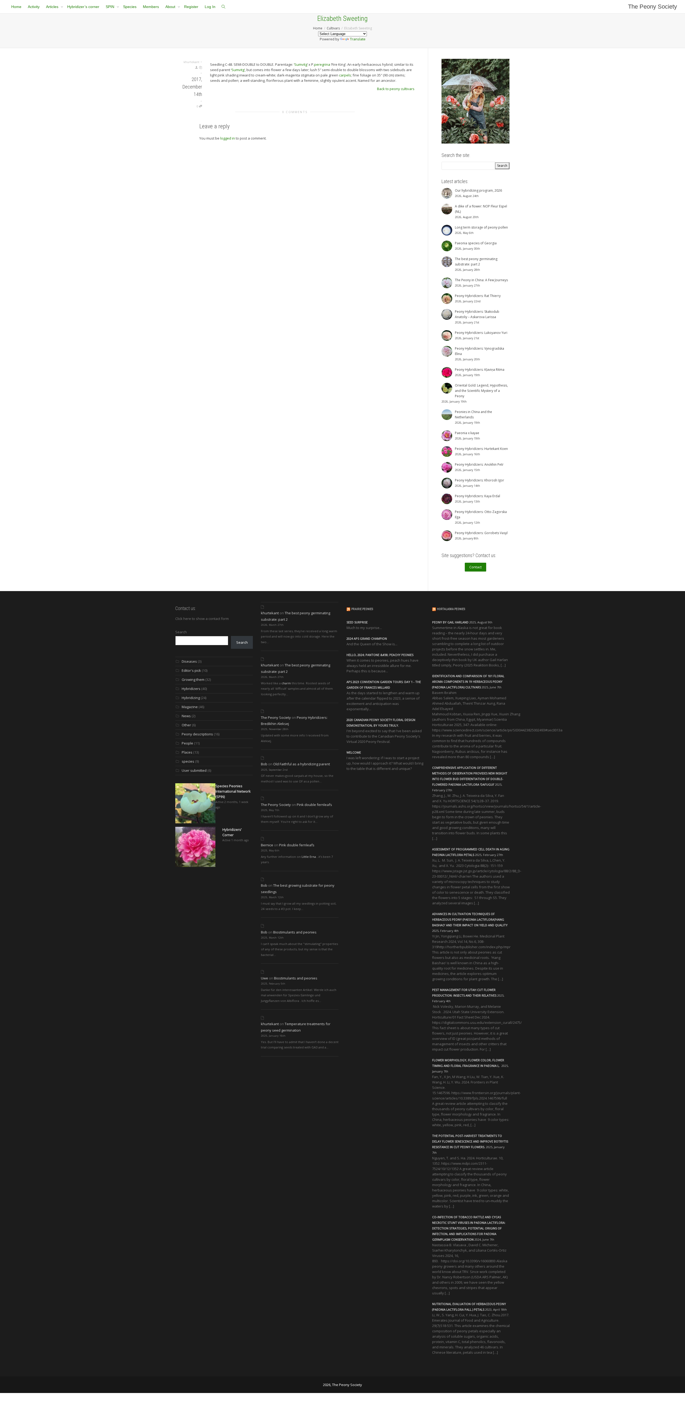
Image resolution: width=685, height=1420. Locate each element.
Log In (210, 7)
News (186, 715)
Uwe (264, 978)
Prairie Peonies (362, 609)
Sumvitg (300, 64)
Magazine (190, 706)
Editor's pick (191, 670)
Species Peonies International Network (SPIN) (233, 791)
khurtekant (270, 613)
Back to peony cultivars (395, 88)
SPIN (110, 7)
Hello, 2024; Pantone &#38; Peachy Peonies (380, 655)
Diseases (189, 661)
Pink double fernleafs (314, 804)
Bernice (267, 845)
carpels (345, 75)
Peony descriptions (197, 734)
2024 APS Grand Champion (367, 638)
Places (187, 752)
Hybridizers (191, 688)
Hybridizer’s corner (83, 7)
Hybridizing (191, 697)
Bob (264, 764)
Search (181, 632)
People (187, 743)
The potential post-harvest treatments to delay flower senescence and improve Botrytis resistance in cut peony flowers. (470, 1141)
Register (191, 7)
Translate (358, 39)
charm (286, 683)
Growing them (193, 679)
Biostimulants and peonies (295, 932)
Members (151, 7)
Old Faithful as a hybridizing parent (301, 764)
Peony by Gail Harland (450, 622)
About (170, 7)
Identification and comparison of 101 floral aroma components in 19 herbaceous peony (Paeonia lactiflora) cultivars (468, 681)
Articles (52, 7)
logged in (227, 138)
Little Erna (309, 857)
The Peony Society (652, 6)
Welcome (354, 752)
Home (16, 7)
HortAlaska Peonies (451, 609)
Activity (34, 7)
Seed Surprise (357, 622)
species (188, 761)
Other (186, 725)
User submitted (194, 770)
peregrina (322, 64)
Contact (475, 567)
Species (129, 7)
